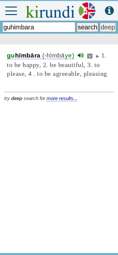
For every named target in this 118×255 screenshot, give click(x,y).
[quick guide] (109, 11)
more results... (62, 98)
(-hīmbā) (40, 55)
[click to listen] (81, 55)
